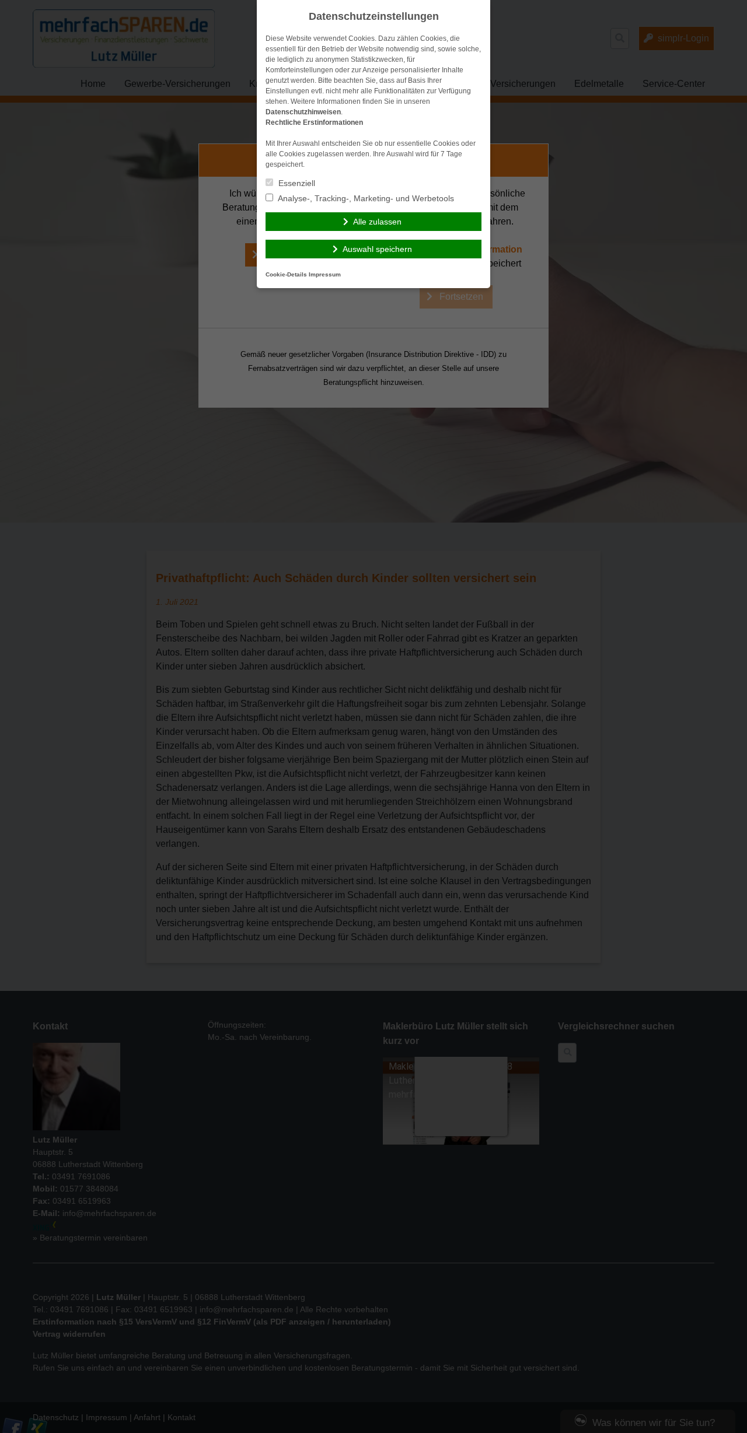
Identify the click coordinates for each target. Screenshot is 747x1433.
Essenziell (295, 183)
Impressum (325, 274)
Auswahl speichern (377, 249)
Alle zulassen (377, 221)
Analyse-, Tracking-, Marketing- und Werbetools (365, 198)
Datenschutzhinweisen (303, 112)
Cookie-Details (286, 274)
